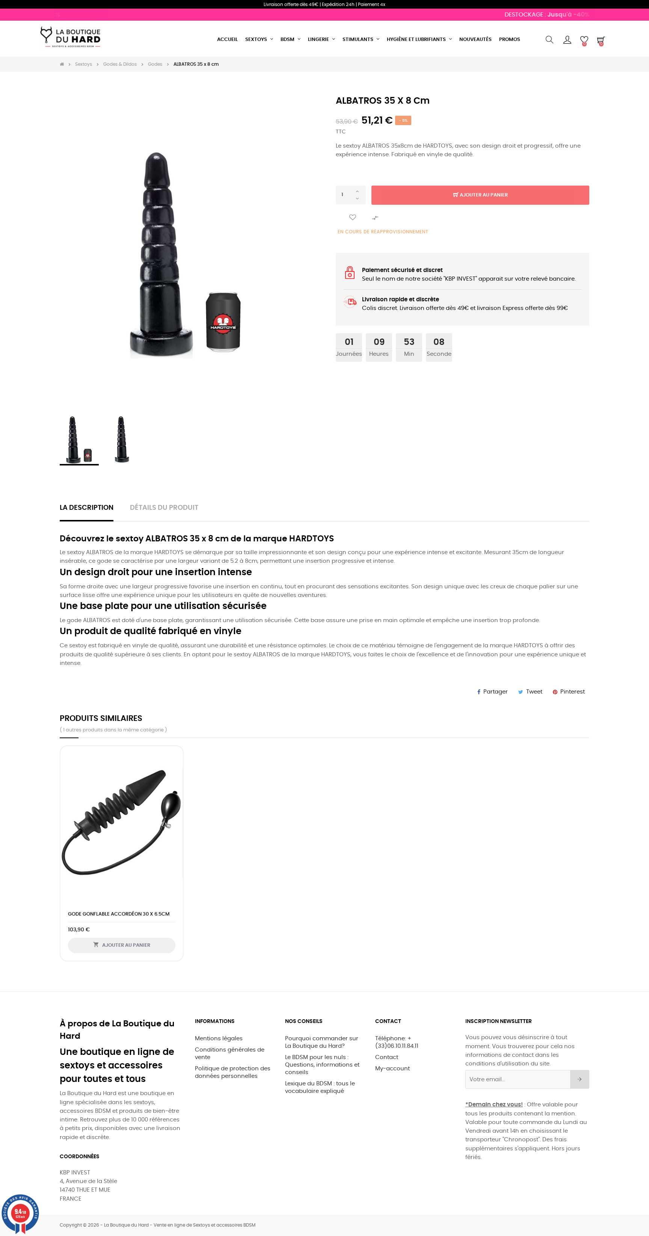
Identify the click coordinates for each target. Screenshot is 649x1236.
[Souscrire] (579, 1079)
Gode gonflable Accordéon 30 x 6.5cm (118, 914)
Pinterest (572, 692)
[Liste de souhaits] (352, 217)
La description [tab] (86, 508)
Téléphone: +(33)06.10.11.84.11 (396, 1042)
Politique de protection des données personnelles (232, 1072)
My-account (392, 1068)
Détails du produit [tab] (164, 508)
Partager (495, 692)
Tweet (534, 692)
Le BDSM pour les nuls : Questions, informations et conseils (322, 1065)
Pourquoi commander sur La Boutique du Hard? (321, 1042)
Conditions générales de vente (229, 1053)
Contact (386, 1057)
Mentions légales (219, 1038)
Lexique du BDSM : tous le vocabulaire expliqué (320, 1087)
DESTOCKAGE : (531, 15)
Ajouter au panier (483, 195)
